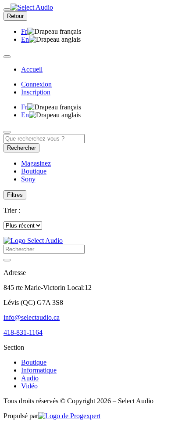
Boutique (33, 362)
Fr (24, 31)
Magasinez (36, 163)
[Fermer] (7, 56)
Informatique (39, 370)
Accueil (32, 69)
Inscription (35, 92)
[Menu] (7, 9)
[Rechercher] (7, 260)
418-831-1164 (23, 332)
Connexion (36, 84)
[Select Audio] (33, 240)
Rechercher (21, 148)
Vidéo (29, 386)
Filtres (15, 195)
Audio (30, 378)
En (25, 39)
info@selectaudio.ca (32, 317)
